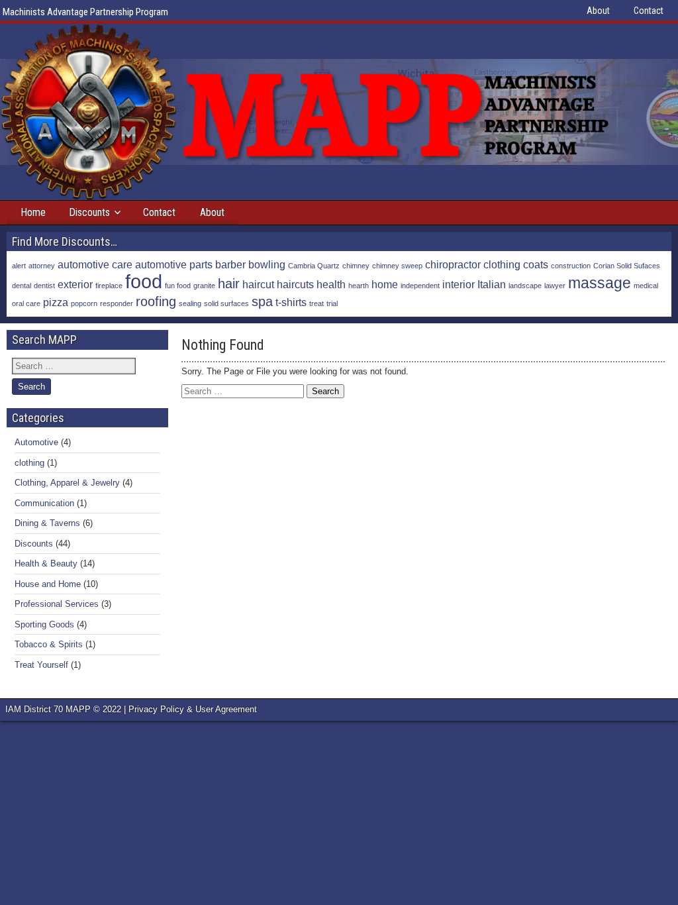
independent (420, 286)
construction (571, 266)
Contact (648, 10)
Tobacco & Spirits (49, 644)
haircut (258, 284)
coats (535, 264)
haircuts (295, 284)
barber (230, 264)
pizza (55, 302)
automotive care (95, 264)
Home (33, 212)
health (331, 284)
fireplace (108, 286)
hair (229, 283)
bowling (266, 264)
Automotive (36, 442)
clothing (501, 264)
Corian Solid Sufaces (626, 266)
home (384, 284)
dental (21, 286)
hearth (358, 286)
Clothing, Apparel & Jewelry (67, 483)
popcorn (84, 303)
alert (19, 266)
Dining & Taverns (47, 523)
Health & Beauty (46, 563)
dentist (44, 286)
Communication (44, 503)
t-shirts (291, 302)
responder (116, 303)
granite (204, 286)
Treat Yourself (41, 665)
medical (646, 286)
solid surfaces (226, 303)
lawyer (554, 286)
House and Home (48, 584)
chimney (355, 266)
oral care (26, 303)
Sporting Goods (44, 624)
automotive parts (174, 264)
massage (599, 283)
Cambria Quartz (314, 266)
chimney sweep (397, 266)
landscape (525, 286)
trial (332, 303)
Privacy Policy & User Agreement (192, 709)
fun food (178, 286)
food (143, 281)
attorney (41, 266)
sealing (190, 303)
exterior (75, 284)
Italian (491, 284)
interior (458, 284)
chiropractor (453, 264)
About (598, 10)
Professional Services (57, 604)
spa (262, 301)
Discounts (89, 212)
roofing (156, 301)
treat (316, 303)
